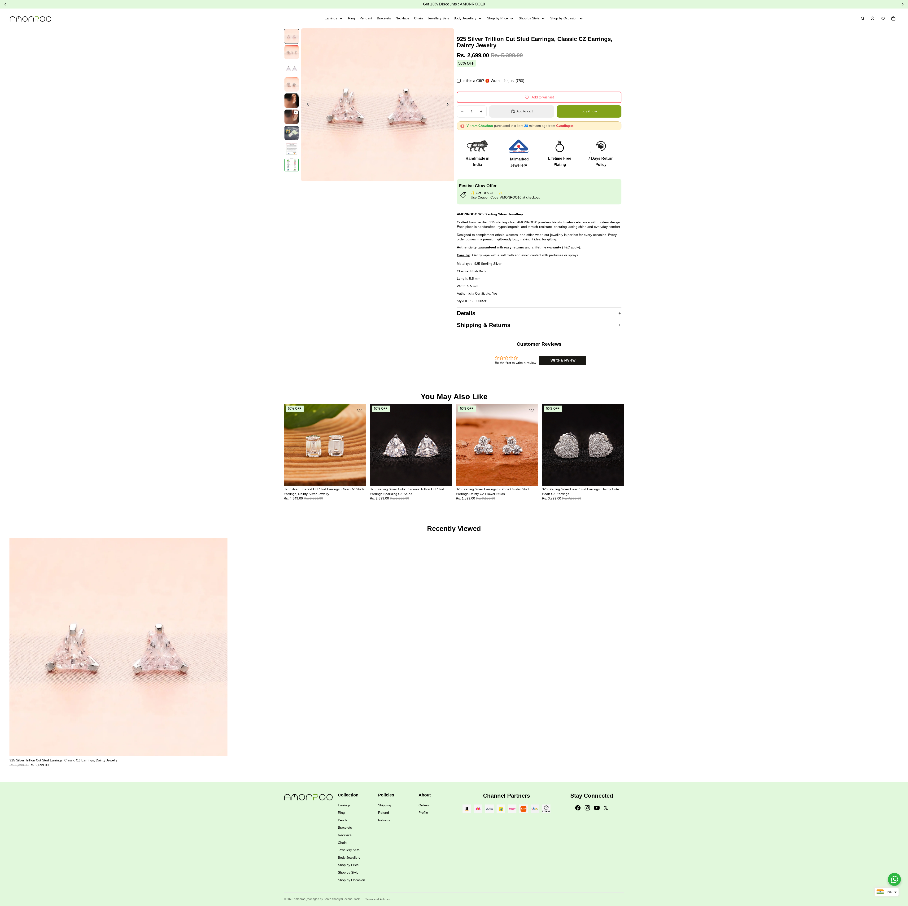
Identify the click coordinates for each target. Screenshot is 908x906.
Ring (341, 812)
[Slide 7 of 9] (291, 133)
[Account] (872, 18)
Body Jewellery (349, 857)
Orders (424, 805)
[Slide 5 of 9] (291, 100)
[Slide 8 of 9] (291, 149)
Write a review (562, 360)
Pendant (344, 820)
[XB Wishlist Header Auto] (883, 18)
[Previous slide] (306, 105)
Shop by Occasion (351, 880)
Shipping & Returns (483, 325)
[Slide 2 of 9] (291, 52)
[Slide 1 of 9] (291, 36)
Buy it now (589, 111)
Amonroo (300, 899)
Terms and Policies (377, 899)
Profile (423, 812)
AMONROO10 (472, 4)
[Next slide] (449, 105)
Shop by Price (348, 865)
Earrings (344, 805)
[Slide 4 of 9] (291, 84)
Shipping (384, 805)
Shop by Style (348, 872)
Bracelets (345, 827)
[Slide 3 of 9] (291, 68)
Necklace (345, 835)
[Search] (862, 18)
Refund (383, 812)
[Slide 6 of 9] (291, 117)
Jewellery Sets (348, 850)
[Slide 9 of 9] (291, 165)
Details (466, 313)
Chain (342, 842)
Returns (384, 820)
